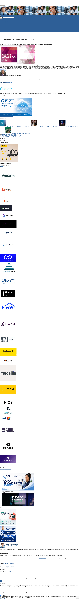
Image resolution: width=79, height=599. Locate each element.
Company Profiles (5, 22)
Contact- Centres (3, 42)
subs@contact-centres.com (8, 567)
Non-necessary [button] (3, 594)
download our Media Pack (42, 558)
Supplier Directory (5, 21)
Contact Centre (8, 134)
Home (3, 20)
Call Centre (4, 134)
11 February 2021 (2, 41)
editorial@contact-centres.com (8, 563)
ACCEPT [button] (7, 579)
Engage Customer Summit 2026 (5, 469)
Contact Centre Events (6, 23)
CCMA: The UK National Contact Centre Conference (9, 468)
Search (1, 16)
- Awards (1, 36)
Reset (5, 166)
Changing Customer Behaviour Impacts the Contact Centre (10, 135)
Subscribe (3, 25)
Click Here (10, 571)
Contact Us (4, 26)
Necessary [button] (2, 588)
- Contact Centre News (7, 36)
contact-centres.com (10, 575)
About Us (4, 28)
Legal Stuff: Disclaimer (10, 30)
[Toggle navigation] (0, 15)
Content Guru (13, 36)
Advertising (4, 24)
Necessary (3, 589)
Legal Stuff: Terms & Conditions (10, 29)
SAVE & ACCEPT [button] (2, 598)
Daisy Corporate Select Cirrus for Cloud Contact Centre (10, 136)
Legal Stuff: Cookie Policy (11, 31)
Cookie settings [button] (3, 579)
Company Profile (18, 97)
